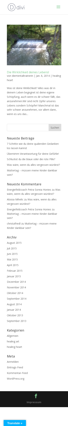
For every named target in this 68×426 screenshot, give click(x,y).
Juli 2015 (12, 248)
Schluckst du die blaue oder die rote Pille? (31, 159)
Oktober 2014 (15, 293)
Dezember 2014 (16, 281)
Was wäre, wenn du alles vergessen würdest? (33, 164)
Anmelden (13, 361)
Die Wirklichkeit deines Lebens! (28, 72)
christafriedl (13, 223)
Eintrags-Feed (15, 367)
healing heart (14, 347)
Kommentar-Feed (17, 373)
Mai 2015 (12, 259)
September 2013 (16, 321)
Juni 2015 (12, 254)
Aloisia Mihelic (15, 199)
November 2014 (16, 287)
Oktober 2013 (15, 315)
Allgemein (12, 335)
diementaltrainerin (22, 75)
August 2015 (14, 242)
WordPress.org (15, 378)
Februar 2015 (14, 270)
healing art (13, 341)
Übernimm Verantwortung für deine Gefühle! (33, 153)
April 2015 (12, 265)
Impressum (34, 402)
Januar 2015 (14, 276)
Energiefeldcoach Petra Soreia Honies (29, 189)
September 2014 (16, 298)
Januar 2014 (14, 309)
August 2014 (14, 304)
